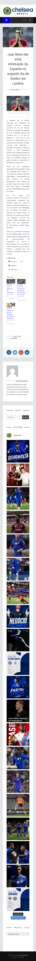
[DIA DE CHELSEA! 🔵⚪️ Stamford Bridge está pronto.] (18, 663)
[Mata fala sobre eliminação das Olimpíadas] (11, 281)
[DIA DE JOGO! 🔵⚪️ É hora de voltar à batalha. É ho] (18, 899)
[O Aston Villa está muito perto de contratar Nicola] (18, 758)
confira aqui (16, 234)
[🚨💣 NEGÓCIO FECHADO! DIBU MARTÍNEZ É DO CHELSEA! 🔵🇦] (18, 616)
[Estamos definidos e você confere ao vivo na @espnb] (18, 640)
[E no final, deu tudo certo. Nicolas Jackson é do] (18, 475)
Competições (17, 336)
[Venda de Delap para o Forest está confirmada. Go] (18, 710)
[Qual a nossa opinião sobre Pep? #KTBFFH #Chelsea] (18, 545)
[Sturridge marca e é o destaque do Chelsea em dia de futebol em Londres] (21, 281)
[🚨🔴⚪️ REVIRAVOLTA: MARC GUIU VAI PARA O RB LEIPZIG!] (18, 451)
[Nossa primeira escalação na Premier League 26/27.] (18, 876)
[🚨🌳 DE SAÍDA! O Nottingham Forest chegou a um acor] (18, 805)
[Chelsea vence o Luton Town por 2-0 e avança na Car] (18, 593)
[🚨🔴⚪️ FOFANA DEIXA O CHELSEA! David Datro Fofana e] (18, 522)
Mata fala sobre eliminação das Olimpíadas (10, 288)
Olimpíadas (13, 338)
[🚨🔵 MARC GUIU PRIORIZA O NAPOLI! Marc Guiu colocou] (18, 687)
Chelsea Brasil (14, 89)
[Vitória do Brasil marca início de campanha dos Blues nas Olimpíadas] (11, 305)
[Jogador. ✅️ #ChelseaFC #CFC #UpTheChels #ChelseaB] (18, 569)
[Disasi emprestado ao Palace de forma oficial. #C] (18, 734)
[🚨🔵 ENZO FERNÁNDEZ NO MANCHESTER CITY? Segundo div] (18, 781)
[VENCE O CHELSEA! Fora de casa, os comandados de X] (18, 829)
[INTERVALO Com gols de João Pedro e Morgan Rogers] (18, 852)
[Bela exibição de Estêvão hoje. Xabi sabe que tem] (18, 498)
